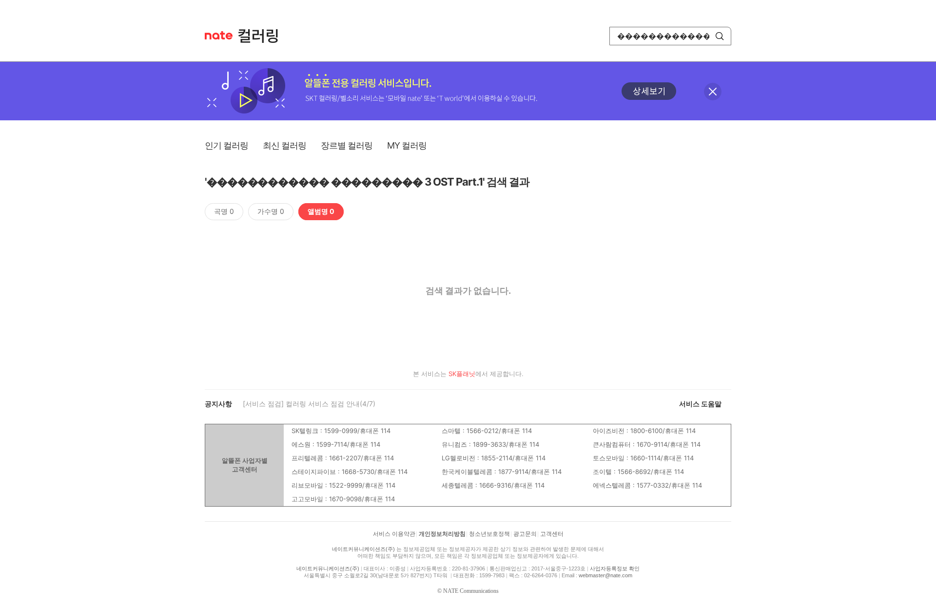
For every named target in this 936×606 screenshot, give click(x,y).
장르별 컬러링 (346, 145)
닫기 (713, 91)
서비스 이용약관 (394, 533)
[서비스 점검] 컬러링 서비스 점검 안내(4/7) (309, 403)
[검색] (719, 36)
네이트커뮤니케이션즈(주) (363, 549)
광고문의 (525, 533)
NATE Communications (471, 590)
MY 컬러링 (407, 145)
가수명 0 (270, 211)
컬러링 (262, 36)
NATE (219, 35)
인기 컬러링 (226, 145)
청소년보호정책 (489, 533)
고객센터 (552, 533)
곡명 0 (224, 211)
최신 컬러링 (284, 145)
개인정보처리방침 (442, 533)
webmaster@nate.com (605, 575)
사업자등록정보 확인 (615, 568)
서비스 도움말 (700, 403)
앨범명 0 (321, 211)
